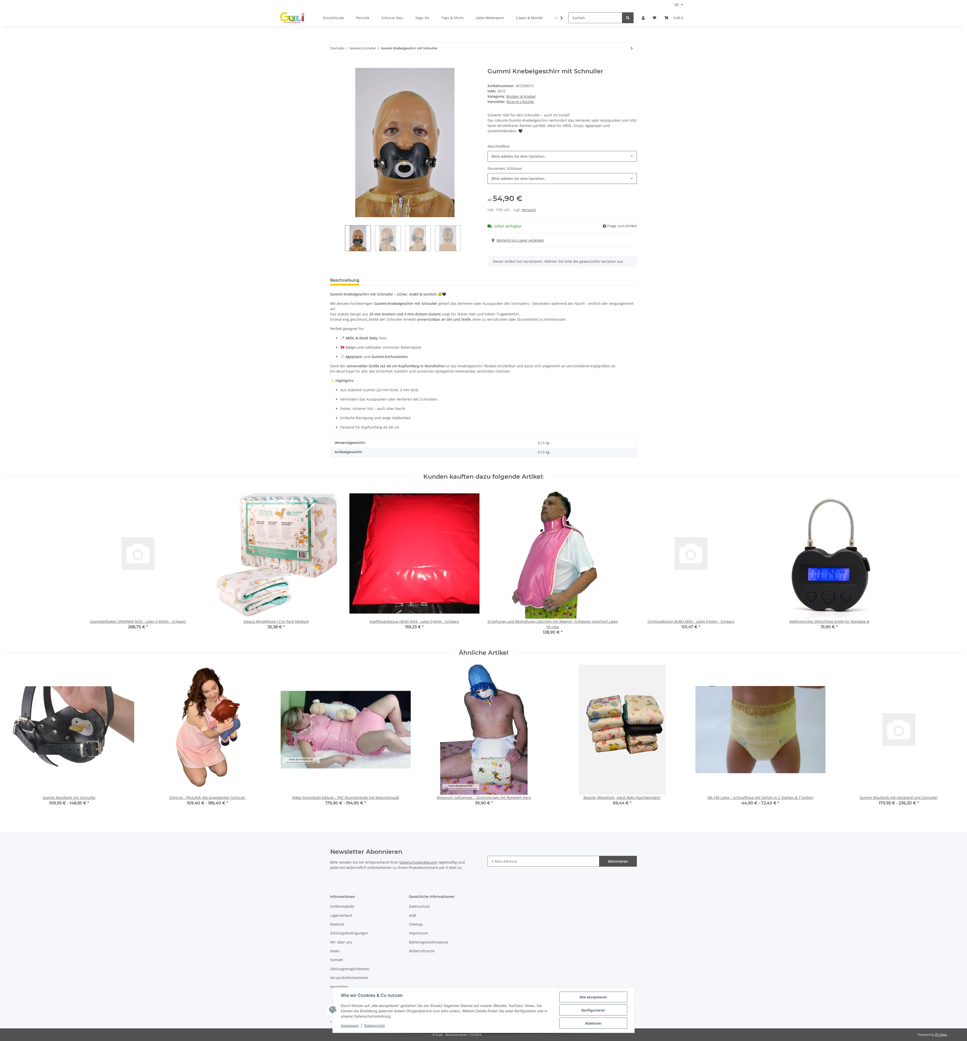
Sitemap (416, 924)
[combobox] (562, 156)
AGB (412, 915)
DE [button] (676, 4)
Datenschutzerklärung (418, 862)
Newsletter (339, 986)
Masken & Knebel (521, 96)
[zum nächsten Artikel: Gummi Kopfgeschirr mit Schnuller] (632, 48)
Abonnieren (618, 861)
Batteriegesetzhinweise (428, 942)
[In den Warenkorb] (334, 65)
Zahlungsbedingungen (349, 933)
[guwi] (292, 17)
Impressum (418, 933)
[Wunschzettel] (654, 17)
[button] (643, 17)
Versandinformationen (349, 977)
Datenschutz (419, 906)
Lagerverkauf (341, 915)
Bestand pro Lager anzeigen (520, 240)
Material (337, 924)
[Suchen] (628, 17)
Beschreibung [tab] (344, 280)
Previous (12, 738)
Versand (529, 209)
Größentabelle (342, 906)
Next (955, 738)
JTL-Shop (941, 1034)
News (334, 951)
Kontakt (336, 959)
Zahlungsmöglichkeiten (349, 968)
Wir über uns (341, 942)
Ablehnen (593, 1023)
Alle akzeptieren (593, 997)
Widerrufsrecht (422, 951)
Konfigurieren (593, 1010)
